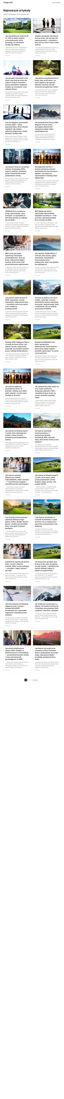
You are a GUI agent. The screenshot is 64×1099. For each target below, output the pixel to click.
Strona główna (56, 2)
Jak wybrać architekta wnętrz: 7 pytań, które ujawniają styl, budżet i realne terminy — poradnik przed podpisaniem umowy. (16, 435)
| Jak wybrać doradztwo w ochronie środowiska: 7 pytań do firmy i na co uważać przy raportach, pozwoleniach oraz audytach (46, 521)
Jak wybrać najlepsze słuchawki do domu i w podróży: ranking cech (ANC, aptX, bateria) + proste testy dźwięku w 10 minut (16, 391)
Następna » (35, 680)
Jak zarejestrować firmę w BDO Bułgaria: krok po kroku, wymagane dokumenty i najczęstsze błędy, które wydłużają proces (46, 127)
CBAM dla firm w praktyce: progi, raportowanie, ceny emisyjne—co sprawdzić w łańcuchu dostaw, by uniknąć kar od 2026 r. (16, 215)
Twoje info (8, 2)
